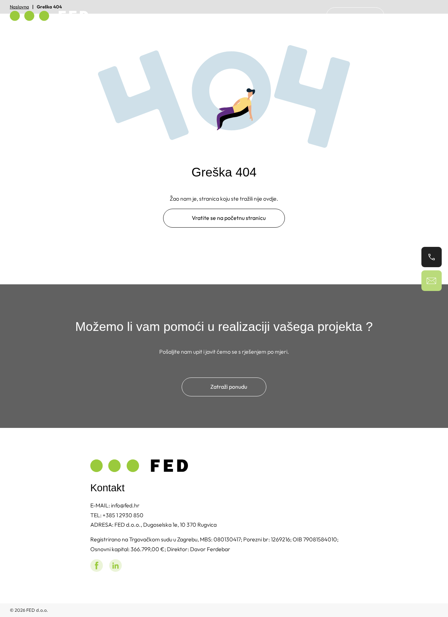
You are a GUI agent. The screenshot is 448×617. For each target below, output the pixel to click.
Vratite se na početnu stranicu (229, 217)
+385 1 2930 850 (123, 515)
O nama (297, 15)
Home (266, 15)
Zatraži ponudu (228, 386)
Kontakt (355, 15)
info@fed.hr (125, 505)
